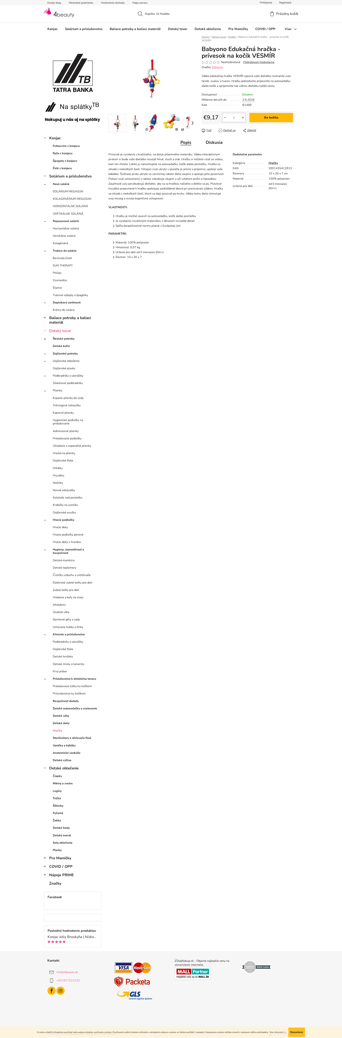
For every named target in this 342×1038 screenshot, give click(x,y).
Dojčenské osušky (64, 513)
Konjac (55, 138)
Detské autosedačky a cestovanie (75, 708)
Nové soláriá (61, 184)
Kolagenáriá (60, 243)
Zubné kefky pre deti (66, 590)
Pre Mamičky (60, 858)
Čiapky (57, 776)
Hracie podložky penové (68, 535)
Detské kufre (61, 346)
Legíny (57, 791)
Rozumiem (296, 1032)
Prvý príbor (60, 671)
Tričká (57, 798)
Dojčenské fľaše (63, 461)
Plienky (57, 390)
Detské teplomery (64, 568)
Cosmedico (60, 280)
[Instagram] (60, 991)
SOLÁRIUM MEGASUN (68, 191)
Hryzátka (58, 475)
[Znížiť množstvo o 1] (225, 117)
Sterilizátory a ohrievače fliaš (72, 738)
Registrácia (285, 2)
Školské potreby (64, 339)
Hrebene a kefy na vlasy (68, 597)
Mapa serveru (140, 2)
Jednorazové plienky (66, 431)
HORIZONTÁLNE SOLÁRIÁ (70, 206)
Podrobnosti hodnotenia (258, 62)
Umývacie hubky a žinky (68, 627)
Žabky (57, 820)
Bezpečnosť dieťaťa (66, 701)
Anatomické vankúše (66, 753)
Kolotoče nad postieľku (67, 498)
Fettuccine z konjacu (66, 146)
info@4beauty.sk (67, 972)
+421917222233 (68, 980)
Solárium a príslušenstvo (70, 176)
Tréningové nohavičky (67, 405)
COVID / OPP (61, 866)
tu (285, 1032)
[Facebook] (51, 991)
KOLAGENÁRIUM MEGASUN (72, 199)
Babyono (217, 67)
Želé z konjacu (62, 168)
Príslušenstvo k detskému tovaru (74, 679)
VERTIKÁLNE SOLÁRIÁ (68, 214)
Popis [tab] (185, 142)
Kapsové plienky (63, 413)
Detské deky (61, 723)
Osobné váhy (61, 612)
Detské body (61, 828)
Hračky (57, 731)
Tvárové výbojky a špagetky (70, 295)
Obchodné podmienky (81, 2)
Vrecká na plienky (64, 453)
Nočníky (58, 483)
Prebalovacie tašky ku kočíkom (72, 686)
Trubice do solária (64, 251)
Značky (55, 883)
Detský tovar (60, 330)
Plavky (57, 850)
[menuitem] (52, 29)
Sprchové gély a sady (66, 619)
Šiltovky (58, 806)
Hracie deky (60, 527)
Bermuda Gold (62, 258)
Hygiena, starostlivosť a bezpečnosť (68, 551)
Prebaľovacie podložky (67, 438)
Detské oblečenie (64, 768)
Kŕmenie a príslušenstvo (69, 634)
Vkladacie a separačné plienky (72, 446)
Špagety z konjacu (65, 161)
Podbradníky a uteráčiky (68, 376)
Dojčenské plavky (64, 368)
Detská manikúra (64, 560)
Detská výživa (62, 760)
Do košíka (271, 118)
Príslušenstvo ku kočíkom (69, 694)
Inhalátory (59, 605)
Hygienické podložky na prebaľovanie (68, 422)
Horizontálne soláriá (66, 228)
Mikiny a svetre (63, 783)
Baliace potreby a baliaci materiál (70, 320)
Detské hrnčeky (63, 657)
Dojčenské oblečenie (66, 361)
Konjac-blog (54, 2)
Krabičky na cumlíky (65, 505)
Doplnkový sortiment (67, 303)
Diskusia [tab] (214, 142)
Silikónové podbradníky (68, 383)
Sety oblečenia (62, 843)
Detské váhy (61, 716)
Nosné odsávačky (64, 490)
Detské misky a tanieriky (68, 664)
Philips (57, 273)
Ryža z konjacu (62, 153)
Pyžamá (58, 813)
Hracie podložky (63, 520)
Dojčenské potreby (65, 354)
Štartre (57, 288)
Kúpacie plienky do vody (68, 398)
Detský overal (62, 835)
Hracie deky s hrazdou (67, 542)
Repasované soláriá (66, 221)
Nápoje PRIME (61, 874)
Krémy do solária (64, 310)
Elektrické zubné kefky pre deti (72, 583)
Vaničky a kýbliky (64, 745)
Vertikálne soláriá (64, 236)
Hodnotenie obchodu (113, 2)
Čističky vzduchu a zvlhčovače (72, 575)
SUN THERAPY (63, 265)
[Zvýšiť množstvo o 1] (243, 117)
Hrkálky (58, 468)
